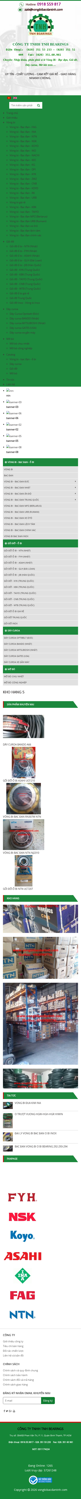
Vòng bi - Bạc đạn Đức (16, 481)
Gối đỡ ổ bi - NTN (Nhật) (24, 246)
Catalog (10, 354)
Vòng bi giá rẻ (17, 202)
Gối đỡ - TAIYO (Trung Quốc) (26, 279)
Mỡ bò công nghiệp (21, 348)
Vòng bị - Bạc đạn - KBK (23, 207)
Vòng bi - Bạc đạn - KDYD (24, 188)
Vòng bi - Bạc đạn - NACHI (25, 155)
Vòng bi (10, 122)
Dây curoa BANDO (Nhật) (24, 318)
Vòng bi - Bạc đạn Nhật (17, 487)
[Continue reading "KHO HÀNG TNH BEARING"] (40, 955)
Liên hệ (10, 384)
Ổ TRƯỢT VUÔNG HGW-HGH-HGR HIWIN (39, 1114)
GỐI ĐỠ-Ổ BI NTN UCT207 (18, 889)
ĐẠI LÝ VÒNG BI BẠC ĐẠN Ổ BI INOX (36, 1133)
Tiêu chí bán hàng (13, 1346)
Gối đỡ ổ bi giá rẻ (19, 293)
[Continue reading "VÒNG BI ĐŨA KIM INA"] (8, 1105)
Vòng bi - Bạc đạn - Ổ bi (21, 462)
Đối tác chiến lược (13, 1351)
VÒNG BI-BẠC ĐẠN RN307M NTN (22, 816)
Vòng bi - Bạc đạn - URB (23, 197)
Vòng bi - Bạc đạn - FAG (23, 127)
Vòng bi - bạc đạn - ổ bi (23, 359)
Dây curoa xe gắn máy (22, 332)
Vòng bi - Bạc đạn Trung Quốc (21, 499)
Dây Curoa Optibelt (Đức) (24, 313)
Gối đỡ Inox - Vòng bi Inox (25, 303)
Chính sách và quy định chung (20, 1370)
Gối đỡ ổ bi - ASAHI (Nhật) (25, 255)
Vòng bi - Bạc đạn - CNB (23, 183)
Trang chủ (12, 113)
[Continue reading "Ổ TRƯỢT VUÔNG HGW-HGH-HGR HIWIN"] (8, 1120)
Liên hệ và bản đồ (13, 1355)
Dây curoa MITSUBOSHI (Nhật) (27, 323)
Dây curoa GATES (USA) (23, 328)
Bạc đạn (8, 475)
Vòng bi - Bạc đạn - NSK (23, 141)
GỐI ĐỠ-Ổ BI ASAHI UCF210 (19, 780)
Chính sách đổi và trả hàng (18, 1380)
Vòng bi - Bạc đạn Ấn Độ (17, 493)
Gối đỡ (10, 241)
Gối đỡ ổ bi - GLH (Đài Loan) (26, 260)
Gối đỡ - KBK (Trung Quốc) (25, 274)
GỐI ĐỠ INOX (10, 623)
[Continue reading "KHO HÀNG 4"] (40, 1087)
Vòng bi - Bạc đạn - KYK (23, 174)
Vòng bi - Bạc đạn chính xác (25, 235)
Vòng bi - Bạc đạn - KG (22, 164)
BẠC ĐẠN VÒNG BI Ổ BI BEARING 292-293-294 (41, 1146)
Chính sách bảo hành (15, 1375)
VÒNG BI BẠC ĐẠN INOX (16, 536)
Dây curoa (12, 309)
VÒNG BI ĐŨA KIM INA (28, 1103)
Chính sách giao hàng (15, 1384)
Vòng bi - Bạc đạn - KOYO (24, 146)
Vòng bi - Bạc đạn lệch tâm (25, 230)
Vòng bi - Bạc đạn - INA (23, 132)
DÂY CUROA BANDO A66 (17, 744)
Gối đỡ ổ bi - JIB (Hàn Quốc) (25, 265)
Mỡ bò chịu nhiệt (19, 343)
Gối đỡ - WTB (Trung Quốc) (25, 288)
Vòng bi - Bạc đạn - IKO (23, 150)
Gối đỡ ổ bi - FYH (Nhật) (23, 251)
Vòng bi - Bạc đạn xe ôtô (24, 226)
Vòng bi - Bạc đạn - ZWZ (23, 179)
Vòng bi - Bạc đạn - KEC (23, 160)
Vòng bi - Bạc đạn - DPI (23, 169)
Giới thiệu (11, 117)
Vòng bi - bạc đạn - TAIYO (24, 212)
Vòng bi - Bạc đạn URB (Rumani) (28, 221)
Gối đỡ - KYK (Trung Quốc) (25, 270)
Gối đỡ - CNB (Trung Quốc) (25, 284)
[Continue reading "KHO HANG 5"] (40, 1021)
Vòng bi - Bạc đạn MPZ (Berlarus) (28, 216)
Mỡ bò (10, 339)
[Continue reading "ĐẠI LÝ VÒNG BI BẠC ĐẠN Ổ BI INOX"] (8, 1136)
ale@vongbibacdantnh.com (44, 9)
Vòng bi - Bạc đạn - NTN (23, 136)
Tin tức (10, 379)
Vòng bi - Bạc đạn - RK (22, 193)
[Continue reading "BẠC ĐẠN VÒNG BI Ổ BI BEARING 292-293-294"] (8, 1148)
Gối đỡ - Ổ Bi (15, 543)
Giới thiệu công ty (13, 1341)
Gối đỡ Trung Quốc (21, 298)
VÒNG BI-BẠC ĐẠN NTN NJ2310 (21, 852)
